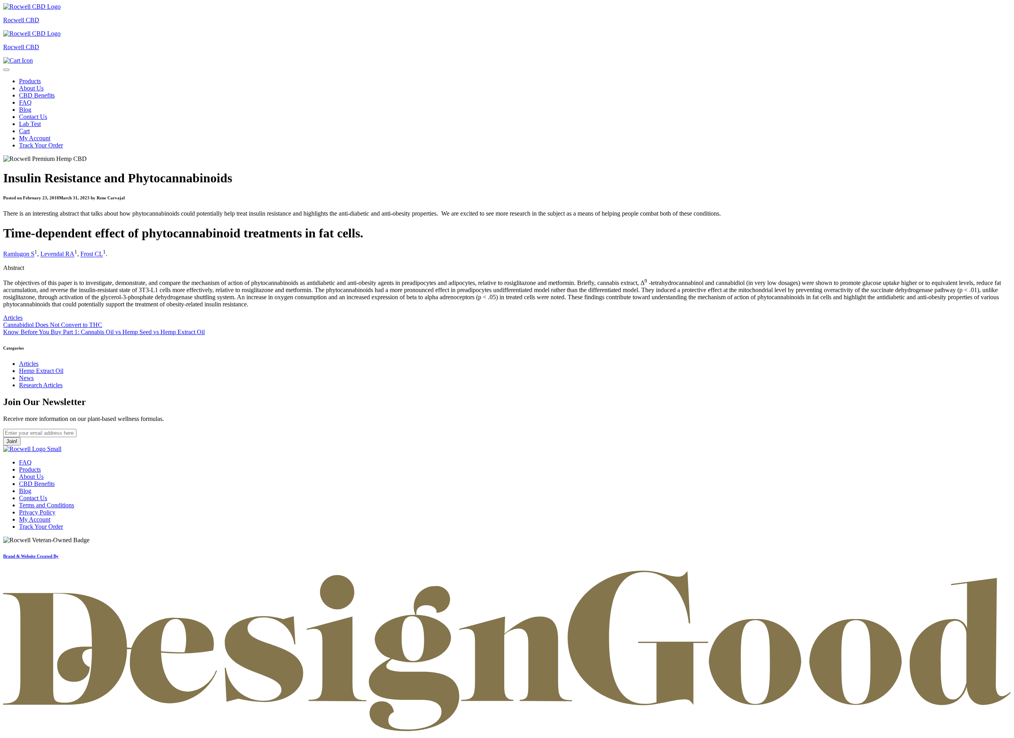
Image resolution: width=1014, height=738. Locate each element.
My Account (34, 138)
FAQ (25, 102)
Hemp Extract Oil (41, 370)
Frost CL (91, 254)
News (26, 378)
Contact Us (33, 116)
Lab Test (30, 123)
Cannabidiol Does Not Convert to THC (52, 324)
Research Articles (41, 385)
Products (30, 81)
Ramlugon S (18, 254)
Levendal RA (57, 254)
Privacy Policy (37, 512)
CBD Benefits (37, 95)
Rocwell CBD (21, 20)
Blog (25, 109)
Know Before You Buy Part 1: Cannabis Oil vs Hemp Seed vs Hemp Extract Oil (104, 332)
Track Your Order (41, 145)
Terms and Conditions (46, 505)
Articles (13, 317)
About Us (31, 88)
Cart (24, 131)
